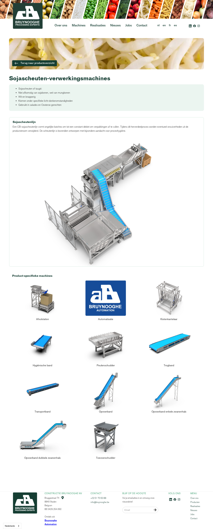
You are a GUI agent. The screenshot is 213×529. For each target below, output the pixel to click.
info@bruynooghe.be (100, 502)
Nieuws (193, 510)
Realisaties (195, 506)
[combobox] (12, 526)
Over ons (194, 498)
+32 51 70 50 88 (98, 498)
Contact (193, 518)
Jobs (192, 514)
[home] (28, 22)
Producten (195, 502)
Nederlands (10, 526)
